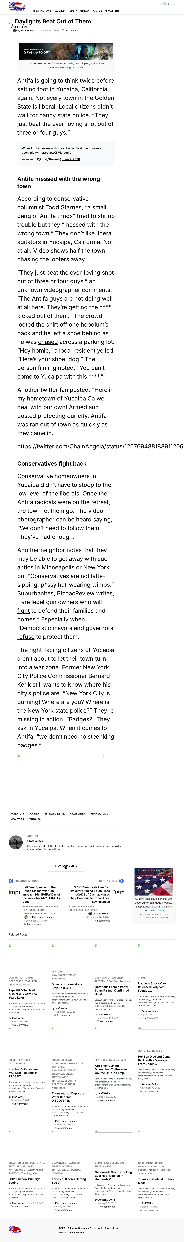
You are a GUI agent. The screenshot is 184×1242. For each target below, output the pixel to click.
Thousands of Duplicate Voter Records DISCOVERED (68, 1097)
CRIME (90, 906)
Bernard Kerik (54, 813)
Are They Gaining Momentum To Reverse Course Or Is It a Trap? (111, 1069)
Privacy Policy (76, 1232)
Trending (125, 981)
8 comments (34, 924)
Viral (123, 1060)
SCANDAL (112, 981)
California (78, 813)
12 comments (72, 30)
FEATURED (29, 910)
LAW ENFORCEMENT (64, 975)
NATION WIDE (17, 1063)
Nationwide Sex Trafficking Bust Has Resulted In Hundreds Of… (113, 1175)
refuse (25, 636)
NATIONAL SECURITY (64, 1080)
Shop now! (157, 910)
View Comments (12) (66, 867)
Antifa (34, 813)
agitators (17, 813)
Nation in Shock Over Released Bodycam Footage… (152, 987)
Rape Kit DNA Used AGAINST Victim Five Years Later (23, 994)
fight (23, 610)
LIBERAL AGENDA (33, 913)
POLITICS (49, 913)
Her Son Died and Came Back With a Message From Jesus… (154, 1060)
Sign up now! (75, 67)
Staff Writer (35, 841)
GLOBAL (41, 910)
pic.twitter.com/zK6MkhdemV (51, 152)
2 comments (103, 920)
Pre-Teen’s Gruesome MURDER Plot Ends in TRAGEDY (24, 1072)
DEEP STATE (51, 906)
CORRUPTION (77, 906)
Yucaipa (35, 819)
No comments (20, 1024)
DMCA (62, 1232)
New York (17, 819)
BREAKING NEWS (32, 906)
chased (48, 341)
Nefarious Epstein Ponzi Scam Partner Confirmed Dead (112, 990)
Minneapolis (99, 813)
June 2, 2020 (71, 159)
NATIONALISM (34, 1169)
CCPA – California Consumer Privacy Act (80, 1228)
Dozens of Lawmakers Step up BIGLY (67, 986)
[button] (165, 3)
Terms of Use (112, 1228)
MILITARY (28, 1166)
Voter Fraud (58, 978)
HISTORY (100, 981)
